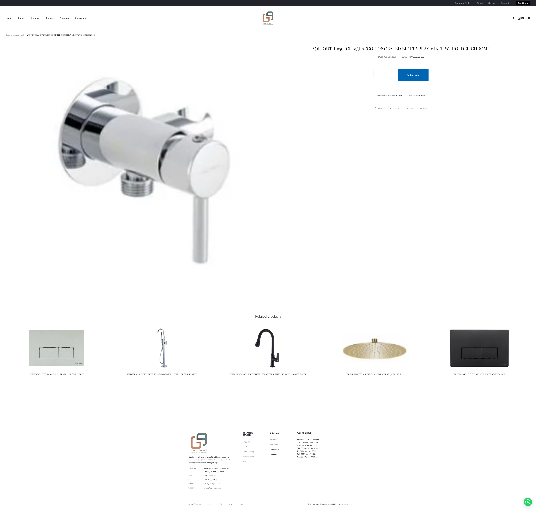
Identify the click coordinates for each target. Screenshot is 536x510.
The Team (274, 445)
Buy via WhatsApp (56, 389)
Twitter (396, 108)
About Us (273, 440)
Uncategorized (18, 35)
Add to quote (413, 75)
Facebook (381, 108)
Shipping (246, 442)
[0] (519, 17)
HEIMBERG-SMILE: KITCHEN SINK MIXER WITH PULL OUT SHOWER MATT (268, 374)
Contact (505, 3)
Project (49, 18)
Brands (21, 18)
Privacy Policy (248, 457)
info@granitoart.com (212, 484)
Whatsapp (411, 108)
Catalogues (80, 18)
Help (245, 461)
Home (8, 18)
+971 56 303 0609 (211, 476)
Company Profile (462, 3)
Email (425, 108)
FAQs (245, 447)
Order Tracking (248, 451)
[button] (528, 502)
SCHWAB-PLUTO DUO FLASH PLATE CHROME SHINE (56, 374)
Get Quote (523, 3)
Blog (221, 504)
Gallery (491, 3)
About (480, 3)
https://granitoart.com (212, 488)
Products (64, 18)
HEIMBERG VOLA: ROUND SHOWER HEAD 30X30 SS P (373, 374)
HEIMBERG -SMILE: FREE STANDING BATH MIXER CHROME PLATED (162, 374)
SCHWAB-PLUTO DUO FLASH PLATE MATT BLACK (479, 374)
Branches (35, 18)
